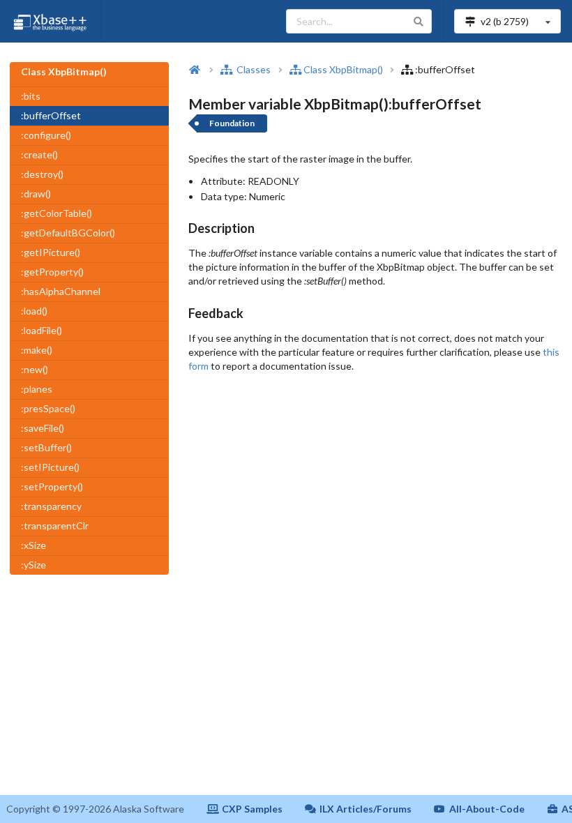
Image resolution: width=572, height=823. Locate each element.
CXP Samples (252, 809)
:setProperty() (52, 486)
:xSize (33, 545)
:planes (36, 389)
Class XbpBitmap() (343, 69)
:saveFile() (42, 428)
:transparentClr (55, 525)
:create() (39, 154)
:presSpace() (48, 408)
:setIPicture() (50, 467)
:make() (36, 350)
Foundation (232, 123)
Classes (252, 69)
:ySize (33, 565)
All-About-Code (487, 809)
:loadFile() (41, 330)
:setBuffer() (46, 447)
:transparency (51, 506)
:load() (34, 311)
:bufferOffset (51, 115)
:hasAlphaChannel (60, 291)
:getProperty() (52, 272)
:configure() (46, 135)
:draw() (36, 193)
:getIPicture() (50, 252)
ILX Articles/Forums (365, 809)
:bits (30, 96)
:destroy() (42, 174)
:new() (34, 369)
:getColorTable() (56, 213)
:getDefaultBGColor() (68, 233)
